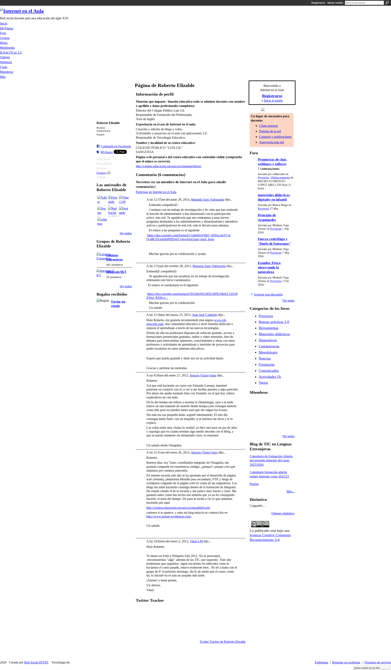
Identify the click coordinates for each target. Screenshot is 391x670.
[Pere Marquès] (265, 425)
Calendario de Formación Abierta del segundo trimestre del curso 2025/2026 (271, 461)
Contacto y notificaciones (275, 136)
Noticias (265, 358)
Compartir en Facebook (116, 146)
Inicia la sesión (273, 100)
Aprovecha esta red (271, 142)
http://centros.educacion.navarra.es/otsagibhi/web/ (178, 507)
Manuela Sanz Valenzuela (207, 199)
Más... (290, 491)
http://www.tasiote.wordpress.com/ (168, 516)
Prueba (254, 484)
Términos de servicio (377, 662)
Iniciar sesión (335, 2)
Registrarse (318, 2)
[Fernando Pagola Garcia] (113, 200)
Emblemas (321, 662)
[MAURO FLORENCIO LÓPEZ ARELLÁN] (254, 403)
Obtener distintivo (282, 513)
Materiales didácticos (274, 334)
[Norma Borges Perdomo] (102, 211)
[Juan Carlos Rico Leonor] (275, 414)
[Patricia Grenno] (286, 425)
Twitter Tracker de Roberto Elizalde (223, 641)
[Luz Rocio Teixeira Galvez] (254, 425)
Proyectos (263, 177)
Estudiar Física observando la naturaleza (269, 267)
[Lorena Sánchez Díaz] (265, 414)
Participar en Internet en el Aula (156, 192)
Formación (267, 364)
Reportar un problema (346, 662)
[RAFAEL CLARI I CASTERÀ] (275, 403)
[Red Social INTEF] (113, 211)
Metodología (268, 352)
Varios (263, 383)
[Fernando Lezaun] (124, 211)
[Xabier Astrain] (102, 200)
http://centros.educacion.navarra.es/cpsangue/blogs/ (168, 166)
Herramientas (268, 328)
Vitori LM (196, 541)
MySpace (107, 152)
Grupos (101, 172)
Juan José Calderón (204, 315)
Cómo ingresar (268, 125)
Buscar (387, 2)
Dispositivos (268, 340)
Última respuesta (280, 177)
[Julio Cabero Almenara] (275, 425)
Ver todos (126, 233)
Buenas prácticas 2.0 (274, 322)
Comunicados (269, 371)
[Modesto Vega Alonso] (254, 414)
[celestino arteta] (102, 222)
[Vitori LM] (124, 200)
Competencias (269, 346)
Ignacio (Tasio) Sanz (203, 375)
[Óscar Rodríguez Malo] (286, 403)
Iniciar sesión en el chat (367, 668)
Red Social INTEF (36, 662)
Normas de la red (270, 131)
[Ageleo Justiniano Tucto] (265, 403)
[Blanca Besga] (286, 414)
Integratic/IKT (116, 272)
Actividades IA (270, 377)
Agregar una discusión (268, 294)
